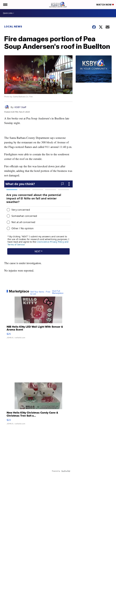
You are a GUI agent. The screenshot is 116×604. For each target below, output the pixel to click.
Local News (13, 26)
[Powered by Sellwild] (65, 471)
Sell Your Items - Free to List (40, 293)
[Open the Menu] (5, 4)
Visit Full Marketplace (57, 292)
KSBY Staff (20, 107)
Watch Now (104, 4)
